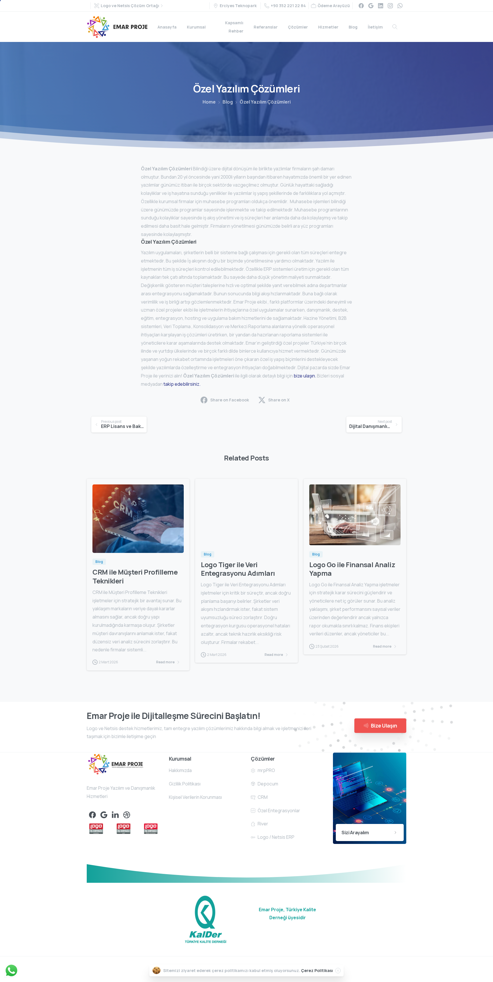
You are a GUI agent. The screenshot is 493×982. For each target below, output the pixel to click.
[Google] (370, 5)
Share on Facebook (229, 400)
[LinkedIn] (380, 5)
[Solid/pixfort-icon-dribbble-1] (126, 815)
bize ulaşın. (304, 376)
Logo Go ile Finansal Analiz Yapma (352, 569)
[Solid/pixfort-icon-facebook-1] (92, 815)
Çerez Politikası (317, 970)
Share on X (279, 400)
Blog (228, 102)
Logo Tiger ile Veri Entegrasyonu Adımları (238, 569)
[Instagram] (390, 5)
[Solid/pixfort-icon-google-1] (104, 815)
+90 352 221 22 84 (288, 5)
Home (209, 102)
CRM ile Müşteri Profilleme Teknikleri (135, 576)
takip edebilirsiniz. (182, 384)
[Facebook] (361, 5)
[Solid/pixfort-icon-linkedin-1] (115, 815)
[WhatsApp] (400, 5)
